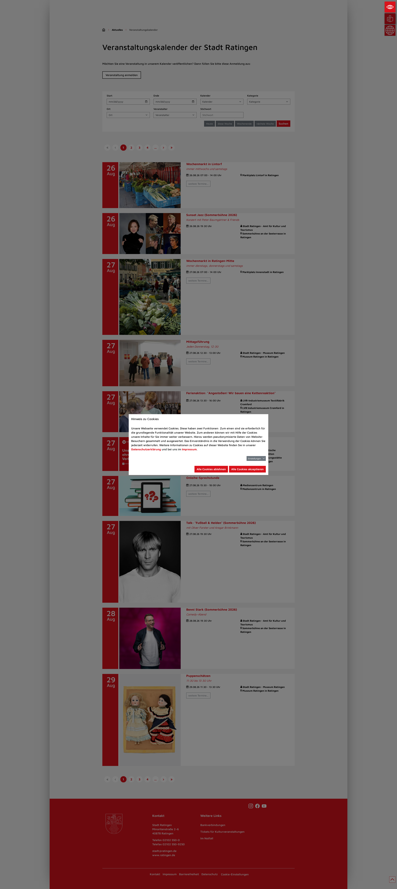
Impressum (189, 449)
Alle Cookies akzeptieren (247, 469)
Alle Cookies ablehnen (211, 469)
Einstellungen (254, 458)
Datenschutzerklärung (146, 449)
